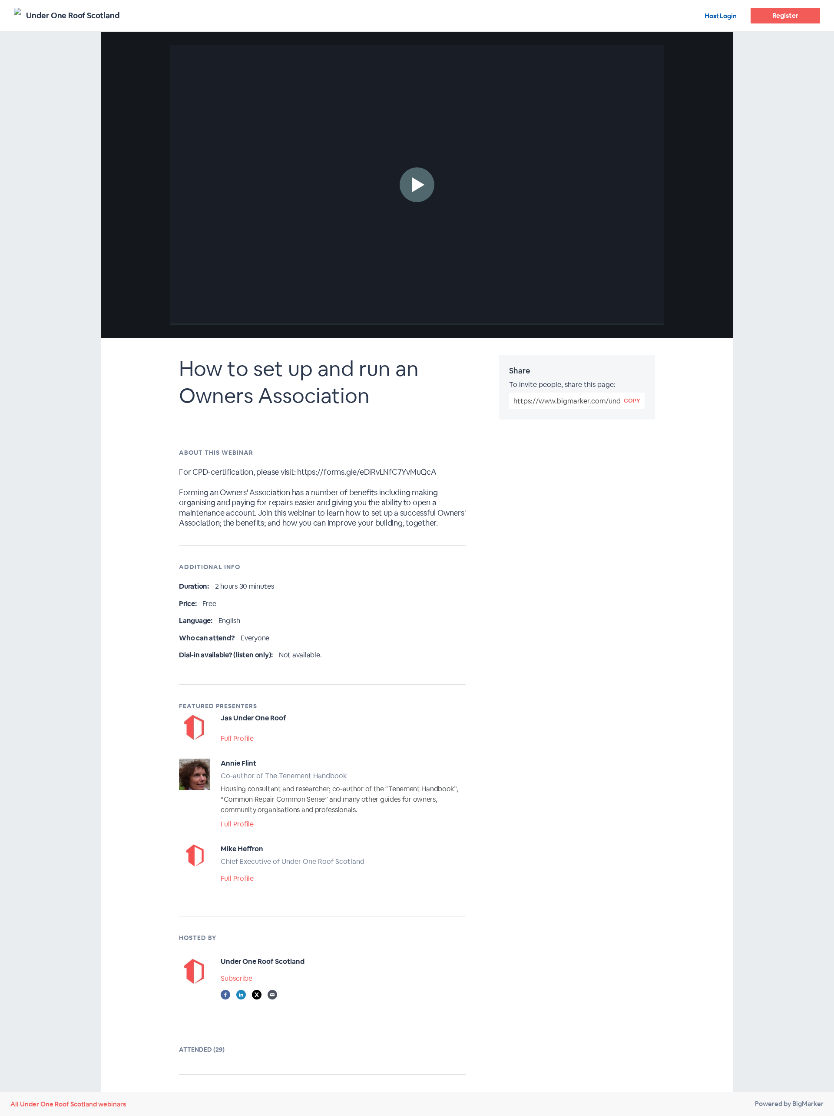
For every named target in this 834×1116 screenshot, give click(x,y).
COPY (632, 400)
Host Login (721, 16)
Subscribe (236, 978)
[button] (417, 185)
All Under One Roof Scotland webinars (68, 1104)
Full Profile (237, 738)
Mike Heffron (242, 848)
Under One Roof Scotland (262, 961)
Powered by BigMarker (789, 1103)
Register (785, 15)
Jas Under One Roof (253, 718)
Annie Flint (238, 763)
